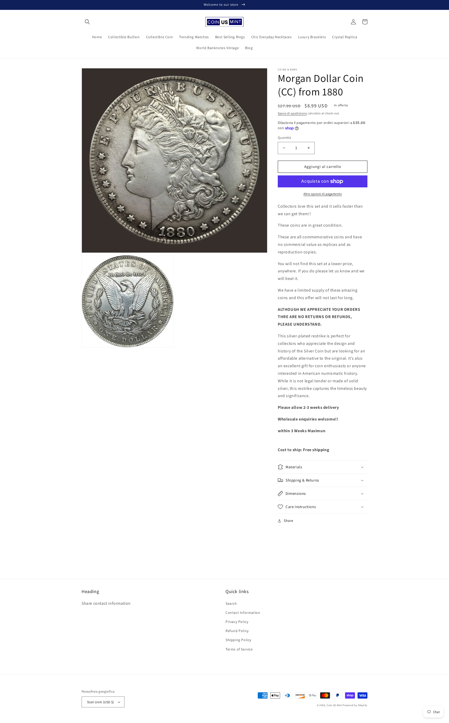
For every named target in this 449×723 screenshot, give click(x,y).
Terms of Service (239, 649)
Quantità (284, 137)
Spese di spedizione (292, 113)
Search (231, 603)
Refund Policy (237, 630)
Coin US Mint (334, 705)
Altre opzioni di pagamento (322, 194)
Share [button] (288, 520)
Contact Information (243, 612)
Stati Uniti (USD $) (100, 702)
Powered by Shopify (354, 705)
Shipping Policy (238, 639)
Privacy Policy (237, 621)
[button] (87, 22)
